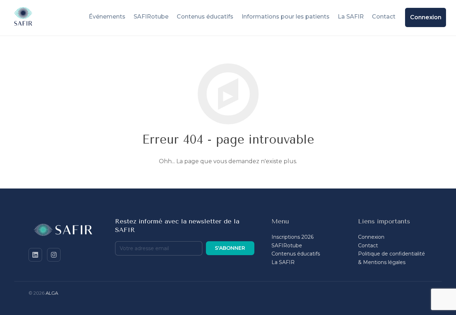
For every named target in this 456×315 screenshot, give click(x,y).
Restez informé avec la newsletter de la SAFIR (177, 225)
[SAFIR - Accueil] (63, 231)
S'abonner (230, 248)
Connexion (371, 237)
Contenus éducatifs (295, 254)
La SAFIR (283, 262)
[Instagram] (54, 255)
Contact (368, 245)
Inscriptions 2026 (292, 237)
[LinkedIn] (35, 255)
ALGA (52, 293)
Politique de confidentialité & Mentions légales (391, 258)
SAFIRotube (286, 245)
